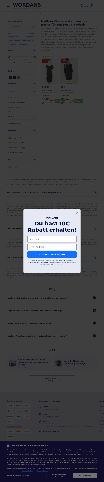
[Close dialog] (77, 212)
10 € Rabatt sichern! (52, 254)
